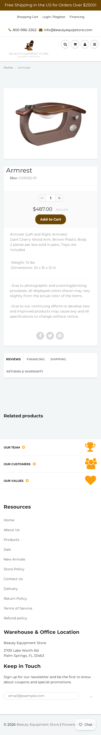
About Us (12, 530)
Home (8, 67)
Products (11, 539)
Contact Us (13, 579)
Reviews (13, 359)
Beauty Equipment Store (38, 724)
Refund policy (15, 618)
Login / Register (53, 17)
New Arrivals (14, 559)
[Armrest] (50, 123)
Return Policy (15, 598)
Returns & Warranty (24, 371)
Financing (77, 17)
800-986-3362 (25, 30)
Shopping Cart (27, 17)
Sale (7, 549)
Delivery (11, 588)
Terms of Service (18, 608)
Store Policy (14, 569)
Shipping (58, 359)
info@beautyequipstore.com (68, 30)
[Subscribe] (91, 697)
